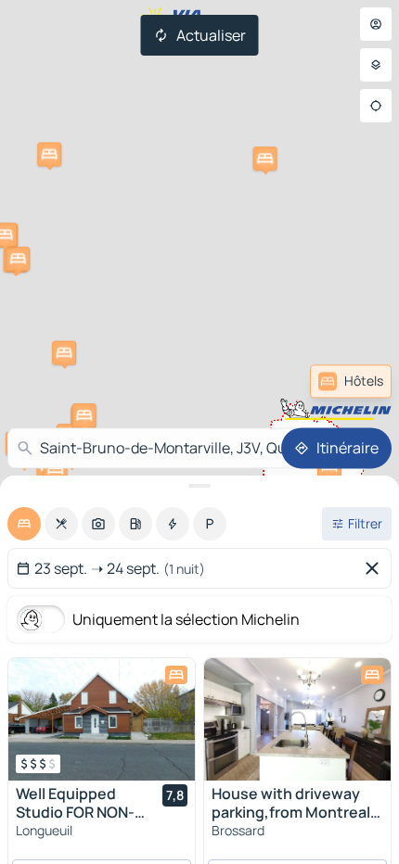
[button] (18, 259)
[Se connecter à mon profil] (376, 24)
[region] (101, 719)
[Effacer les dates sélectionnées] (376, 568)
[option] (24, 523)
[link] (351, 381)
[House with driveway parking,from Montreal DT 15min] (297, 719)
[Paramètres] (376, 65)
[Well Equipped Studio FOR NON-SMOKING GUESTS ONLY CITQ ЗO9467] (101, 719)
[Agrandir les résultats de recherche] (199, 486)
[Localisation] (376, 105)
